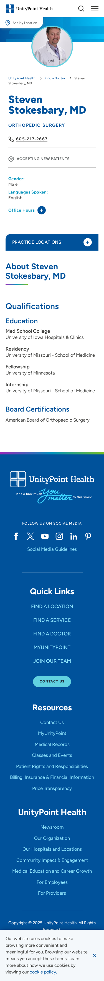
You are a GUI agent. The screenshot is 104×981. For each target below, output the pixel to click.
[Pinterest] (88, 536)
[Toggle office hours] (41, 210)
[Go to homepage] (29, 8)
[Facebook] (16, 536)
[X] (30, 536)
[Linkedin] (73, 536)
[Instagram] (59, 536)
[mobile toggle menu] (81, 8)
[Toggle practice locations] (87, 242)
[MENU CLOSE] (94, 8)
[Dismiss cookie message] (94, 955)
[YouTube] (45, 536)
